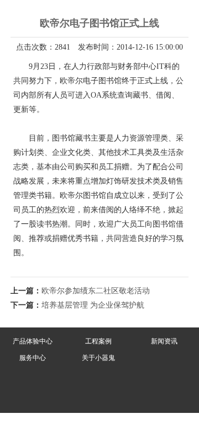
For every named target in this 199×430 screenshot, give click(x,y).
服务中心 (32, 358)
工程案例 (98, 341)
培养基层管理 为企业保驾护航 (92, 305)
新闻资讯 (164, 341)
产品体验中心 (33, 341)
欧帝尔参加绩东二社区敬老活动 (95, 291)
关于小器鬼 (98, 358)
